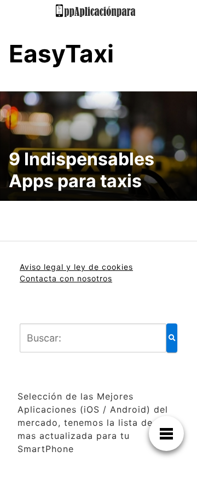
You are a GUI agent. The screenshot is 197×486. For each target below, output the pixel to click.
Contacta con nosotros (66, 278)
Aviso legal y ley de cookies (76, 266)
